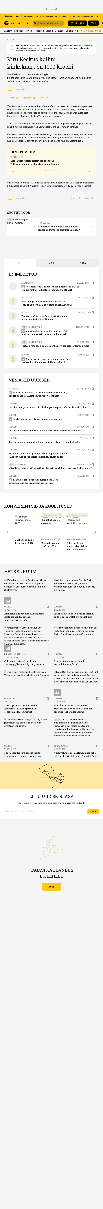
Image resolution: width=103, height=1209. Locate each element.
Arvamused (27, 283)
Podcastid (39, 30)
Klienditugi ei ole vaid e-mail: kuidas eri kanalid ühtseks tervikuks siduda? (50, 468)
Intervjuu (26, 298)
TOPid (29, 30)
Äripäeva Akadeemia (50, 539)
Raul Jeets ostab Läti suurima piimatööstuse (37, 419)
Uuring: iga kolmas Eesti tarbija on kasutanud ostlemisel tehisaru (45, 430)
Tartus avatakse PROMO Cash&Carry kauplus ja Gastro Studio (55, 345)
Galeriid (69, 30)
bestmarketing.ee (31, 16)
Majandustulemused (15, 654)
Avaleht (8, 30)
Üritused (59, 30)
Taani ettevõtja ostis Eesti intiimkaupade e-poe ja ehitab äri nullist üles (48, 407)
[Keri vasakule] (34, 227)
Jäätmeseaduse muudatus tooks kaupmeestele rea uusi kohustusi (45, 442)
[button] (45, 811)
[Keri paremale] (93, 227)
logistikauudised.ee (67, 16)
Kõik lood (18, 30)
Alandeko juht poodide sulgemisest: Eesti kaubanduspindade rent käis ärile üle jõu (24, 616)
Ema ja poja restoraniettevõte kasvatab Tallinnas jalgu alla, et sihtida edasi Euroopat (20, 708)
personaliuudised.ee (48, 16)
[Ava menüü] (17, 16)
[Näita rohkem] (97, 16)
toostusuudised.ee (85, 16)
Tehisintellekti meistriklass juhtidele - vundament (77, 546)
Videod (49, 30)
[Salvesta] (92, 283)
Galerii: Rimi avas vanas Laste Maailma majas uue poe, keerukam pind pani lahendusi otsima (73, 708)
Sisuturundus (35, 327)
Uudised (25, 312)
